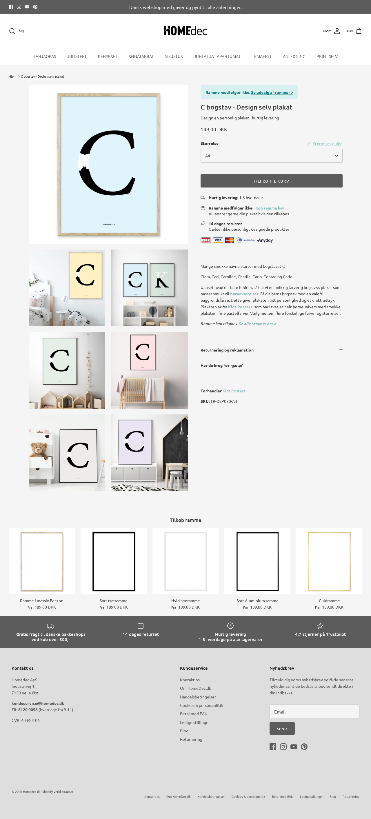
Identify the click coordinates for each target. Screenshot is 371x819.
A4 (207, 155)
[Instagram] (19, 7)
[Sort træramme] (114, 561)
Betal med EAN (194, 713)
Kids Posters (240, 306)
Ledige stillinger (195, 722)
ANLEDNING (294, 56)
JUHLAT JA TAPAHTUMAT (217, 56)
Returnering (191, 739)
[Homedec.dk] (185, 31)
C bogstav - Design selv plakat (42, 76)
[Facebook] (11, 7)
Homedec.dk (32, 791)
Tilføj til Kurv (272, 180)
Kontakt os (190, 679)
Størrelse (210, 143)
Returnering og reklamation (227, 349)
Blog (184, 730)
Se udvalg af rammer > (272, 92)
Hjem (12, 76)
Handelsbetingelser (198, 696)
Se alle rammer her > (257, 323)
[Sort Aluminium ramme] (257, 561)
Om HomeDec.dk (195, 688)
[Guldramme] (329, 561)
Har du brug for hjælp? (222, 365)
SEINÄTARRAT (141, 56)
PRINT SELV (327, 56)
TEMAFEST (262, 56)
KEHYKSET (107, 56)
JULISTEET (77, 56)
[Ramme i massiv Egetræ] (42, 561)
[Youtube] (27, 7)
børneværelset (244, 293)
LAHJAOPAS (45, 56)
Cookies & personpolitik (201, 705)
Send (282, 728)
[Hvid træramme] (185, 561)
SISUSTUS (174, 56)
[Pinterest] (35, 7)
